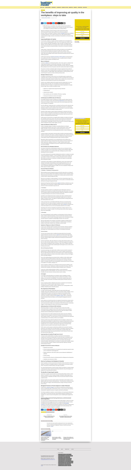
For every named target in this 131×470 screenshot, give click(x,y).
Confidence (53, 7)
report (58, 234)
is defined (47, 62)
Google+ (42, 465)
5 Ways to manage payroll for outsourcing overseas (49, 417)
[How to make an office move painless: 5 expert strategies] (57, 431)
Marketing (71, 7)
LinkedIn (52, 426)
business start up (62, 459)
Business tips (68, 454)
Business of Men (65, 7)
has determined (61, 100)
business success (62, 455)
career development (62, 462)
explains (58, 183)
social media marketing (63, 465)
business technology (69, 461)
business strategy (66, 457)
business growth (70, 462)
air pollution (63, 33)
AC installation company (59, 295)
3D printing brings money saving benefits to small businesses (65, 417)
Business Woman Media (46, 17)
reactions (65, 204)
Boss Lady (42, 7)
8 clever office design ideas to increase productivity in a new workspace (45, 439)
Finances (75, 7)
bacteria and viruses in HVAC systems (58, 56)
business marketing (69, 455)
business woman (61, 461)
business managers (50, 387)
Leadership (59, 7)
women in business (62, 458)
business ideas (68, 458)
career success (68, 459)
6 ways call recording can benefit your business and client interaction (68, 438)
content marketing (62, 454)
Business (69, 465)
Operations (80, 7)
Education (85, 7)
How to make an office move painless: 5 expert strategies (56, 438)
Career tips (60, 457)
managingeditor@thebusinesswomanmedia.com (48, 459)
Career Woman (48, 7)
